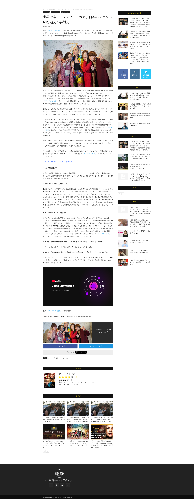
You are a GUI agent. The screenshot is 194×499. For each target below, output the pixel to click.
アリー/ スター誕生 (54, 30)
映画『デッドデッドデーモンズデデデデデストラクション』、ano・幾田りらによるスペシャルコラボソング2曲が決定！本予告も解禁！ (140, 211)
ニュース (63, 12)
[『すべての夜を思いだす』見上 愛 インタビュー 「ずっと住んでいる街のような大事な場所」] (123, 157)
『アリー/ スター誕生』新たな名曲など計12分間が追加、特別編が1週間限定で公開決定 (54, 419)
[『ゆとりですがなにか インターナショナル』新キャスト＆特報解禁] (123, 262)
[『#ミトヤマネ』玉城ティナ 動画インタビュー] (123, 233)
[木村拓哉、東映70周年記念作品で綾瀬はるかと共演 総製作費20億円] (123, 116)
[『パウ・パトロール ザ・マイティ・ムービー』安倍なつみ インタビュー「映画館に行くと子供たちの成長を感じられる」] (123, 176)
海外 (68, 12)
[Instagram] (57, 485)
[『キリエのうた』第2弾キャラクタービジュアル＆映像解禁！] (123, 252)
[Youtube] (68, 485)
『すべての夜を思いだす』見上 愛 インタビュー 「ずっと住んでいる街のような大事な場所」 (140, 156)
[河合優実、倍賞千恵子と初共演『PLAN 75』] (123, 125)
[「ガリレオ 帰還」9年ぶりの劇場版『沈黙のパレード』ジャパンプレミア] (123, 106)
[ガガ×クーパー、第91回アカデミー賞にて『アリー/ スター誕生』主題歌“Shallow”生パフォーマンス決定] (102, 408)
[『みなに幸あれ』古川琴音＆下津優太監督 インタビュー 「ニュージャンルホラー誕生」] (123, 166)
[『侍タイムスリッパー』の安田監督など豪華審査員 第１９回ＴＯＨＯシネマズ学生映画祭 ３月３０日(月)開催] (123, 34)
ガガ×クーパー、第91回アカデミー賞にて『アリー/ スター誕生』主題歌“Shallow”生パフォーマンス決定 (102, 419)
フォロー (134, 70)
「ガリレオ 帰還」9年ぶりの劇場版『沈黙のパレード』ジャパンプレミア (140, 106)
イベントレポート (55, 12)
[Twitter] (62, 485)
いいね (123, 70)
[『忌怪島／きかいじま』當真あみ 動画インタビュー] (123, 243)
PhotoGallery (52, 9)
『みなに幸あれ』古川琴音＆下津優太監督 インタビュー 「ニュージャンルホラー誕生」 (140, 166)
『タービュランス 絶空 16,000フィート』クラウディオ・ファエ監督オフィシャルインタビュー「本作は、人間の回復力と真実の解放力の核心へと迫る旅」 (140, 23)
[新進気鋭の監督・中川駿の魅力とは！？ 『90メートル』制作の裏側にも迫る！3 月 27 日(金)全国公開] (123, 44)
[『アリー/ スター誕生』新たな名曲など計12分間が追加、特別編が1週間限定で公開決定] (54, 408)
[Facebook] (51, 485)
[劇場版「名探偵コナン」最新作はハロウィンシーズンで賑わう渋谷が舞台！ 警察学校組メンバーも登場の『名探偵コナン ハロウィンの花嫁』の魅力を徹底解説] (123, 55)
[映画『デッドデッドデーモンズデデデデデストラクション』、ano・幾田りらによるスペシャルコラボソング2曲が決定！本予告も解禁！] (123, 209)
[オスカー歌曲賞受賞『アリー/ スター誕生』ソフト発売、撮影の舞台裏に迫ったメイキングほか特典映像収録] (78, 408)
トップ (45, 9)
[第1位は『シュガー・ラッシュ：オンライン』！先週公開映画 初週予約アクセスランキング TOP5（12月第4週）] (54, 431)
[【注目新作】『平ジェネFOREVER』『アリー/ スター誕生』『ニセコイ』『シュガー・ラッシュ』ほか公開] (78, 431)
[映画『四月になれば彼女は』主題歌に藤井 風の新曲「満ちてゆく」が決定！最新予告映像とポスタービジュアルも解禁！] (123, 222)
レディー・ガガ (64, 358)
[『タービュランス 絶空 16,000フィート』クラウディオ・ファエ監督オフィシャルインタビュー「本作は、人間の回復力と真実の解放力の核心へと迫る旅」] (123, 21)
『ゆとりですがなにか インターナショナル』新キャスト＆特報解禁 (140, 262)
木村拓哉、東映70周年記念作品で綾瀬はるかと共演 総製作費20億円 (140, 116)
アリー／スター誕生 (53, 358)
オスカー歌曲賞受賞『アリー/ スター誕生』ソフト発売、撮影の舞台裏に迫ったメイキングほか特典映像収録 (78, 419)
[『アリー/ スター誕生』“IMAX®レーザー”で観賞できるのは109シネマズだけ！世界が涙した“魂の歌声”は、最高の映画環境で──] (102, 431)
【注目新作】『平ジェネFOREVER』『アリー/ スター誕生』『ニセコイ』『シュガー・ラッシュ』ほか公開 (78, 443)
